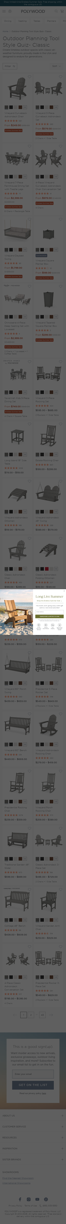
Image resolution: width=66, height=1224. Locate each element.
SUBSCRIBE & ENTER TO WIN (49, 616)
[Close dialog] (64, 591)
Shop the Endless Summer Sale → (49, 601)
